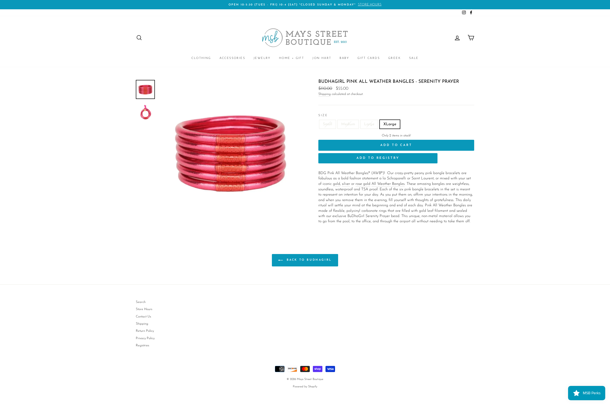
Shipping (324, 94)
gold (336, 184)
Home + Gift (291, 58)
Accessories (232, 58)
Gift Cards (368, 58)
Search (141, 302)
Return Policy (145, 330)
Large (369, 124)
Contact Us (143, 316)
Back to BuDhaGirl (308, 260)
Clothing (201, 58)
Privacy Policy (145, 338)
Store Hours (144, 309)
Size (323, 115)
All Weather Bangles (388, 184)
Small (327, 124)
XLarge (389, 124)
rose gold (363, 184)
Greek (394, 58)
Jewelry (262, 58)
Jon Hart (321, 58)
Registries (142, 345)
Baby (344, 58)
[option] (305, 4)
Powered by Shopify (305, 386)
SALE (414, 58)
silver (346, 184)
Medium (348, 124)
